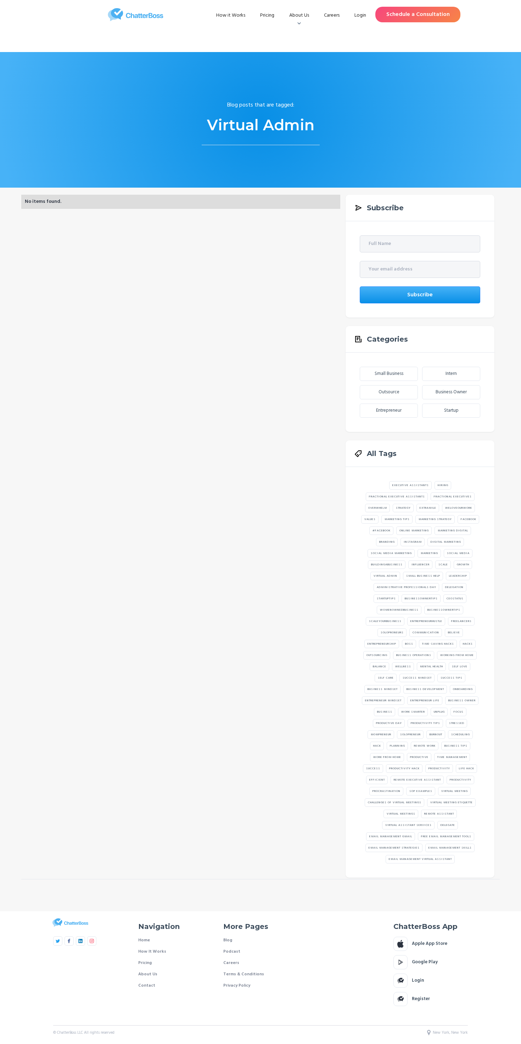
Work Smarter (413, 712)
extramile (428, 508)
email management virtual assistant (420, 859)
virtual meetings (401, 814)
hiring (443, 485)
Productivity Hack (404, 768)
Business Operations (413, 655)
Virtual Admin (385, 576)
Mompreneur (381, 734)
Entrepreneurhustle (426, 621)
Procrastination (386, 791)
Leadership (458, 576)
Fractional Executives (453, 497)
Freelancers (461, 621)
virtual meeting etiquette (451, 802)
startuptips (386, 599)
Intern (451, 373)
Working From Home (457, 655)
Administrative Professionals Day (406, 587)
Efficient (377, 780)
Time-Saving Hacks (438, 644)
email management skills (450, 848)
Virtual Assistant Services (408, 825)
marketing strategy (435, 519)
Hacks (468, 644)
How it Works (230, 15)
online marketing (414, 531)
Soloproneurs (392, 633)
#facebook (381, 531)
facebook (468, 519)
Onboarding (463, 689)
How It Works (152, 951)
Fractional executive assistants (397, 497)
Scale (443, 565)
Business (384, 712)
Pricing (267, 15)
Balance (379, 666)
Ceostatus (455, 599)
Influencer (420, 565)
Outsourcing (376, 655)
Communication (426, 633)
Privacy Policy (236, 985)
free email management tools (446, 836)
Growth (463, 565)
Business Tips (455, 746)
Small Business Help (423, 576)
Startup (451, 410)
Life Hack (466, 768)
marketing (429, 553)
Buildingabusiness (387, 565)
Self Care (386, 678)
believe (454, 633)
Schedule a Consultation (418, 14)
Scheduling (460, 734)
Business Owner (451, 392)
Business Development (425, 689)
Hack (377, 746)
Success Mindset (417, 678)
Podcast (231, 951)
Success (373, 768)
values (370, 519)
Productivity (439, 768)
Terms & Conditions (243, 974)
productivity (460, 780)
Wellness (403, 666)
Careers (332, 15)
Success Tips (452, 678)
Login (360, 15)
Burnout (436, 734)
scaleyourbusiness (385, 621)
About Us (147, 974)
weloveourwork (458, 508)
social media (458, 553)
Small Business (389, 373)
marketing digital (453, 531)
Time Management (452, 757)
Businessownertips (421, 599)
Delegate (448, 825)
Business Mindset (383, 689)
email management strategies (394, 848)
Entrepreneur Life (424, 700)
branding (387, 542)
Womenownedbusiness (399, 610)
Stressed (456, 723)
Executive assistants (410, 485)
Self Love (459, 666)
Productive (419, 757)
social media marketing (391, 553)
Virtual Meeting (454, 791)
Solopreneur (410, 734)
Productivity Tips (425, 723)
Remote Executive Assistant (417, 780)
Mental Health (431, 666)
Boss (409, 644)
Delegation (454, 587)
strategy (403, 508)
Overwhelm (377, 508)
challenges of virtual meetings (394, 802)
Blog (227, 940)
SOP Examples (420, 791)
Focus (459, 712)
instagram (413, 542)
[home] (136, 14)
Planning (397, 746)
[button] (299, 15)
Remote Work (425, 746)
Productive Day (389, 723)
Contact (146, 985)
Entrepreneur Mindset (383, 700)
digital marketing (446, 542)
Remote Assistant (439, 814)
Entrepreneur (389, 410)
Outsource (389, 392)
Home (144, 940)
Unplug (439, 712)
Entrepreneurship (382, 644)
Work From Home (387, 757)
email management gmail (390, 836)
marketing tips (397, 519)
